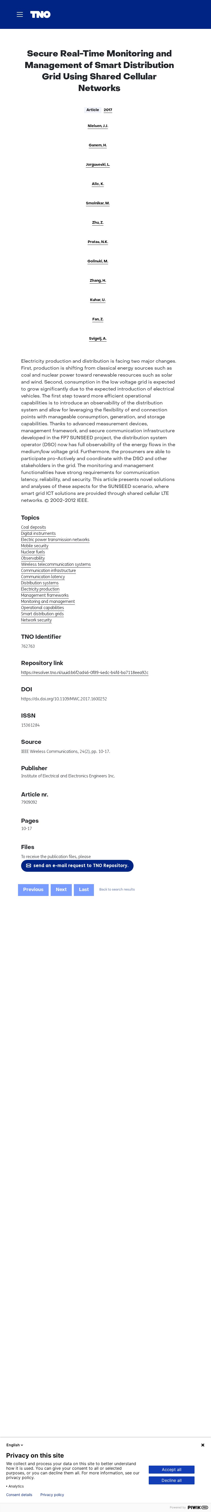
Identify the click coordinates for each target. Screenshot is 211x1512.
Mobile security (34, 545)
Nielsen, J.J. (98, 126)
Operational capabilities (42, 607)
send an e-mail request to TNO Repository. (80, 865)
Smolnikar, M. (98, 203)
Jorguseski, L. (98, 165)
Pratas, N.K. (98, 242)
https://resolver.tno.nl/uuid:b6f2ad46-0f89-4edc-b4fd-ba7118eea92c (84, 672)
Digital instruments (38, 533)
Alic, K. (98, 184)
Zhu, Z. (97, 223)
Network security (36, 620)
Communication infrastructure (48, 570)
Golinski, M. (97, 261)
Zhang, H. (98, 281)
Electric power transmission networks (55, 539)
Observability (33, 558)
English (13, 1445)
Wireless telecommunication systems (56, 564)
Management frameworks (45, 595)
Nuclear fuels (33, 552)
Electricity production (40, 589)
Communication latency (43, 576)
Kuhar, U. (98, 300)
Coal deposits (33, 527)
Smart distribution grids (42, 613)
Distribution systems (40, 582)
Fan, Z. (97, 319)
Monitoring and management (48, 601)
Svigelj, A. (98, 338)
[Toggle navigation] (19, 14)
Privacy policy (52, 1495)
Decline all (172, 1480)
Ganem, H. (98, 145)
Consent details (19, 1495)
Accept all (171, 1469)
